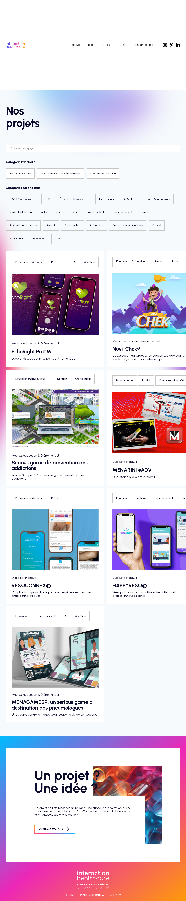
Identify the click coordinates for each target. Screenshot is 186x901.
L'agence (75, 45)
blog (106, 45)
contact (122, 45)
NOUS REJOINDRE (144, 45)
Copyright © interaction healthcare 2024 (93, 895)
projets (92, 45)
